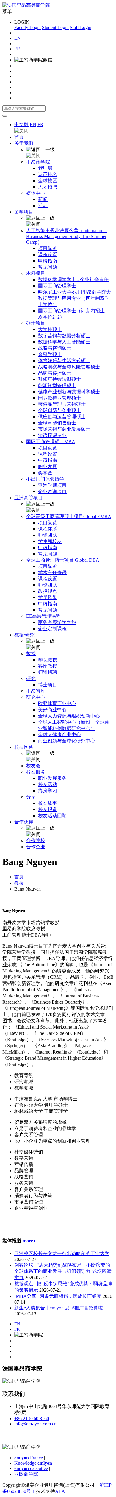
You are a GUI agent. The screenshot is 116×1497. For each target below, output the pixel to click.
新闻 (43, 199)
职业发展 (47, 466)
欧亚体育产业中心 (57, 703)
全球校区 (47, 180)
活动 (43, 205)
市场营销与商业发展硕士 (64, 429)
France (28, 1457)
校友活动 (47, 784)
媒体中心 (35, 193)
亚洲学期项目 (52, 485)
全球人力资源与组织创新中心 (69, 715)
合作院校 (35, 840)
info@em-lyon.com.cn (35, 1423)
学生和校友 (50, 541)
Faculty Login (27, 27)
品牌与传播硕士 (54, 373)
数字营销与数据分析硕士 (64, 335)
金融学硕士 (50, 354)
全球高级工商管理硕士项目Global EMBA (68, 516)
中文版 (21, 124)
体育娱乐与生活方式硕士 (64, 360)
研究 (31, 678)
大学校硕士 (50, 329)
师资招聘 (47, 672)
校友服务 (35, 771)
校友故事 (47, 803)
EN (17, 38)
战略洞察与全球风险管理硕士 (69, 366)
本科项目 (35, 273)
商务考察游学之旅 (57, 622)
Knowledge (33, 1463)
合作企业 (35, 846)
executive (31, 1468)
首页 (19, 137)
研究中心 (35, 697)
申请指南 (47, 260)
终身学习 (47, 790)
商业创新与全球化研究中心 (66, 740)
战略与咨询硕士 (54, 348)
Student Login (55, 27)
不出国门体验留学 (45, 478)
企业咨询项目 (52, 491)
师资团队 (47, 535)
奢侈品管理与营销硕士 (62, 404)
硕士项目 (35, 323)
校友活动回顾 (52, 815)
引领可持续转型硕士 (59, 379)
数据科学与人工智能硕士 (64, 341)
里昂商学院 (38, 161)
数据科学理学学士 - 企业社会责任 (73, 279)
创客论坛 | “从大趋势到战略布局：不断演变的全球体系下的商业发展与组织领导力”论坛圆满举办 (63, 1271)
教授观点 (47, 591)
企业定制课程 (52, 628)
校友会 (33, 765)
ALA (60, 1491)
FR (17, 48)
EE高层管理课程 (43, 616)
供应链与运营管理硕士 (62, 416)
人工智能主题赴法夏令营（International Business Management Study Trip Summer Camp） (66, 236)
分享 (31, 796)
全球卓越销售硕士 (57, 422)
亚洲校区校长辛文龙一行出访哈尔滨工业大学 (61, 1253)
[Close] (4, 116)
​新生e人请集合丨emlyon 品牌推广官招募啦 (58, 1307)
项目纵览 (47, 248)
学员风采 (47, 597)
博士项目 (47, 684)
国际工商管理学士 (57, 285)
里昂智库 (35, 690)
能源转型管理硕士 (57, 385)
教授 (31, 653)
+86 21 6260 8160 (31, 1418)
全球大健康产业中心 (59, 734)
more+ (29, 1240)
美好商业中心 (52, 709)
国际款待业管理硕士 (59, 397)
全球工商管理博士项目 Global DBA (62, 560)
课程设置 (47, 254)
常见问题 (47, 267)
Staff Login (80, 27)
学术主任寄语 (52, 572)
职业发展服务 (52, 778)
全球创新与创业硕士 (59, 410)
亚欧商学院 (26, 1474)
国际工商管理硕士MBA (50, 441)
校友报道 (47, 809)
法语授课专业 (52, 435)
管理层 (45, 168)
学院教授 (47, 659)
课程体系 (47, 528)
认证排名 (47, 174)
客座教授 (47, 665)
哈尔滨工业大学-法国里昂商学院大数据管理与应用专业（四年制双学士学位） (74, 298)
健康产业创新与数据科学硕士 (69, 391)
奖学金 (45, 472)
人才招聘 (47, 186)
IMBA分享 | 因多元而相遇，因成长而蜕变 (57, 1296)
